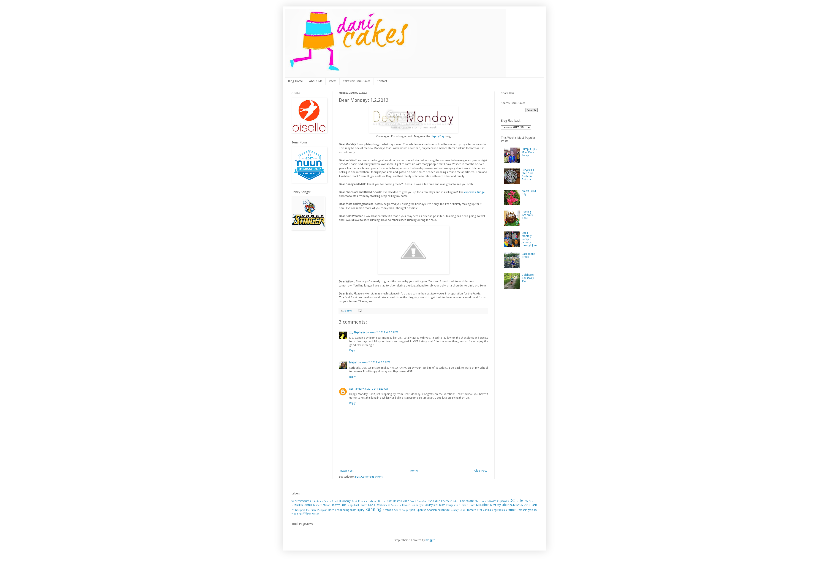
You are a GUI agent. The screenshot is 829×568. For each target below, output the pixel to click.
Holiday (428, 505)
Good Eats (374, 505)
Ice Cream (439, 505)
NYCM (511, 505)
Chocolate (467, 501)
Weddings (297, 513)
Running (373, 509)
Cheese (445, 501)
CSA (430, 501)
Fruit (343, 505)
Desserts (297, 505)
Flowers (335, 505)
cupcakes (470, 192)
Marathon (482, 505)
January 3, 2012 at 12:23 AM (371, 388)
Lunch (472, 505)
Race (331, 509)
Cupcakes (503, 501)
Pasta (534, 505)
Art (311, 501)
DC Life (516, 500)
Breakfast (422, 501)
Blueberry (345, 501)
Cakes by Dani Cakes (356, 81)
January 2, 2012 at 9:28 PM (382, 332)
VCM (479, 510)
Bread (413, 501)
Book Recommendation (364, 501)
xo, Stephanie (357, 332)
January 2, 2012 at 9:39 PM (374, 362)
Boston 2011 (385, 501)
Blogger (430, 540)
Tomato (471, 509)
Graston (394, 505)
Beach (335, 501)
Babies (327, 501)
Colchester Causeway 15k (528, 278)
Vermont (511, 509)
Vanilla (487, 509)
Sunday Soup (458, 510)
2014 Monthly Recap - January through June (529, 239)
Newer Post (346, 470)
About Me (315, 81)
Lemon (464, 505)
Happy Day (437, 136)
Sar (351, 388)
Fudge (350, 505)
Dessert (533, 501)
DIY (526, 501)
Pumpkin (322, 510)
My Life (501, 505)
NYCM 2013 (523, 505)
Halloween (404, 505)
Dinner (308, 505)
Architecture (302, 501)
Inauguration (453, 505)
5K (292, 501)
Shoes (397, 510)
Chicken (454, 501)
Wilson (307, 513)
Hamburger (417, 505)
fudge (480, 192)
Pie (308, 510)
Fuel (356, 505)
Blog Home (295, 81)
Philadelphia (298, 510)
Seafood (388, 509)
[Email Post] (360, 310)
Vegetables (498, 509)
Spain (412, 509)
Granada (385, 505)
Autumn (318, 501)
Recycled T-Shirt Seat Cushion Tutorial (528, 174)
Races (332, 81)
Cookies (491, 501)
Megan (353, 362)
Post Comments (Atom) (369, 476)
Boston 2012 (401, 501)
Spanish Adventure (438, 509)
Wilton (316, 513)
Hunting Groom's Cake (527, 215)
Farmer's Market (321, 505)
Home (414, 470)
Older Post (480, 470)
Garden (363, 505)
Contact (382, 81)
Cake (436, 501)
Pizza (313, 510)
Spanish (421, 509)
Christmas (480, 501)
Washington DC (528, 509)
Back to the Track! (528, 255)
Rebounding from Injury (349, 509)
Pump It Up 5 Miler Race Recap (529, 152)
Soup (405, 510)
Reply (352, 350)
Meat (493, 505)
